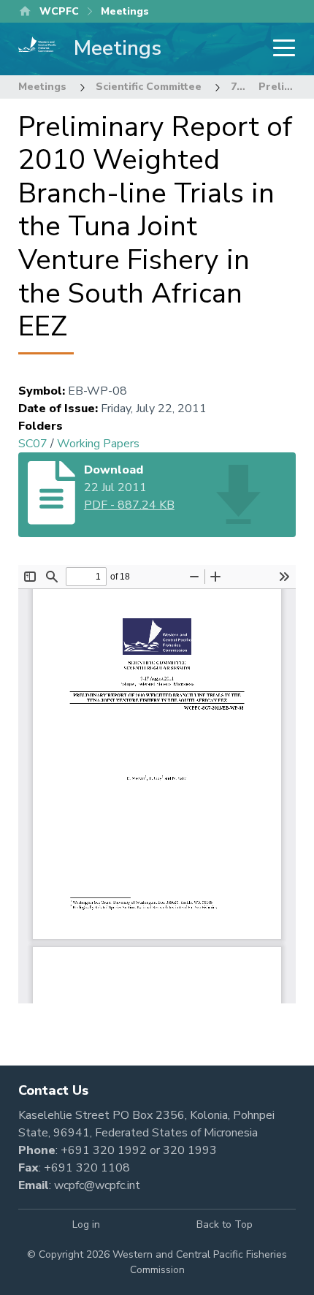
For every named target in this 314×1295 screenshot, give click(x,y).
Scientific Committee (149, 87)
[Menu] (280, 49)
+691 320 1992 (104, 1150)
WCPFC (59, 11)
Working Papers (98, 444)
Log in (86, 1224)
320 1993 (190, 1150)
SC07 (32, 444)
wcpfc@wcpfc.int (97, 1185)
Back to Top (224, 1224)
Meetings (42, 87)
